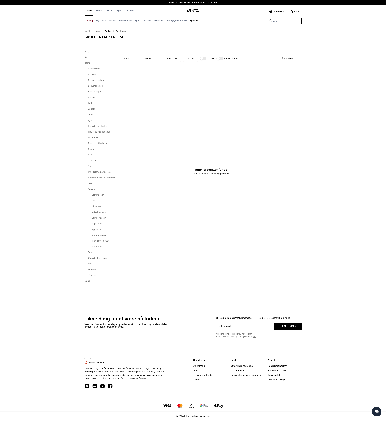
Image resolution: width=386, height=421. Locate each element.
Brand (127, 58)
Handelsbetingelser (277, 366)
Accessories (125, 21)
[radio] (217, 318)
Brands (147, 21)
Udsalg (89, 21)
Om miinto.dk (199, 366)
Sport (138, 21)
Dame (89, 11)
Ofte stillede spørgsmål (241, 366)
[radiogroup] (259, 317)
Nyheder (194, 21)
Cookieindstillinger (277, 380)
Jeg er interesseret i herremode (274, 318)
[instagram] (86, 386)
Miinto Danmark (96, 362)
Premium (158, 21)
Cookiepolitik (274, 375)
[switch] (207, 58)
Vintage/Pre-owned (176, 21)
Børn (109, 11)
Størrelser (148, 58)
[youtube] (102, 386)
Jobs (195, 371)
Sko (104, 21)
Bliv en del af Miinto (202, 375)
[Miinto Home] (193, 11)
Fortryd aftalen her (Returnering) (246, 375)
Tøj (97, 21)
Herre (99, 11)
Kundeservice (237, 371)
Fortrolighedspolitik (277, 371)
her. (254, 337)
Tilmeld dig (288, 326)
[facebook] (110, 386)
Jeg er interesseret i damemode (236, 318)
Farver (169, 58)
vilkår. (249, 334)
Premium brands (232, 58)
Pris (187, 58)
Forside (87, 31)
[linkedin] (94, 386)
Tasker (112, 21)
